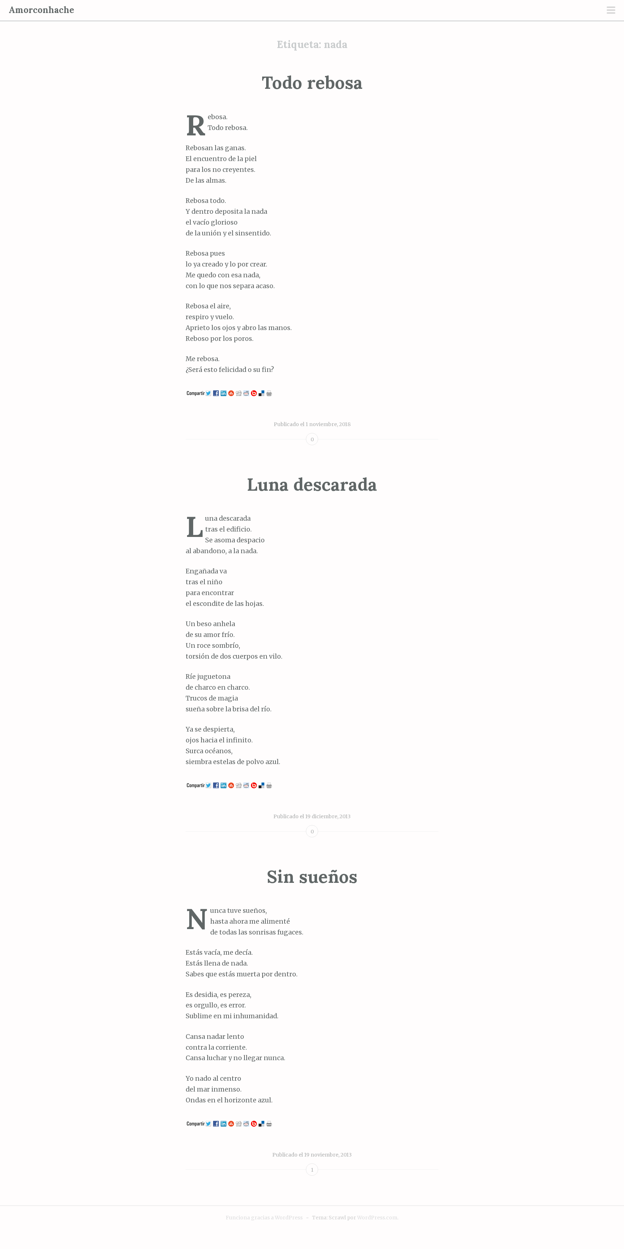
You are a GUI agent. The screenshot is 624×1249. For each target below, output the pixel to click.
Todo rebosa (312, 82)
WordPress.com (377, 1217)
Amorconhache (41, 10)
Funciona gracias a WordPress (264, 1217)
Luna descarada (312, 484)
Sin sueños (312, 877)
